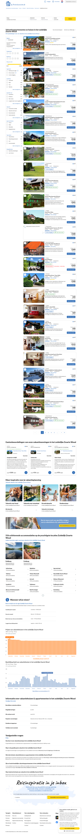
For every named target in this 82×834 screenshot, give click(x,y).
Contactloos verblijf (15, 108)
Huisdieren (15, 94)
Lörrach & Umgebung (47, 750)
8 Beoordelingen (53, 104)
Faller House (48, 322)
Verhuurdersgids (44, 818)
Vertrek (43, 17)
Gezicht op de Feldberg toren (52, 291)
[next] (61, 432)
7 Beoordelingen (53, 72)
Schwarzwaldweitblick (50, 54)
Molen (46, 164)
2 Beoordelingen (53, 214)
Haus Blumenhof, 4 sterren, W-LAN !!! (54, 228)
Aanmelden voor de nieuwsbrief (58, 797)
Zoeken (70, 18)
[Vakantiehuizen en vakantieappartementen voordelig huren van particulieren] (15, 4)
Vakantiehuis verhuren (71, 1)
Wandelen (15, 127)
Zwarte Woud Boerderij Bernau (52, 243)
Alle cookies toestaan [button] (69, 828)
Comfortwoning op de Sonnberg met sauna (55, 101)
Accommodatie (15, 143)
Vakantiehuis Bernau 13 (50, 133)
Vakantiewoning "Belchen (51, 417)
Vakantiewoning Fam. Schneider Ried (54, 117)
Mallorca (8, 820)
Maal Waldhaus (48, 259)
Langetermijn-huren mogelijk (15, 101)
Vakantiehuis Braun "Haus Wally (52, 275)
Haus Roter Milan (49, 212)
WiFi (15, 82)
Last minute (15, 153)
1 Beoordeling (53, 198)
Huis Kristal (48, 338)
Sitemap (7, 825)
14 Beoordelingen (53, 120)
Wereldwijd (8, 823)
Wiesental (40, 750)
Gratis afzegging (15, 74)
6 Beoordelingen (53, 41)
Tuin (15, 84)
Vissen (15, 122)
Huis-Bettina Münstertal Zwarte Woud (54, 401)
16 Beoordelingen (53, 309)
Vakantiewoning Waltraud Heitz (52, 38)
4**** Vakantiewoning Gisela (51, 85)
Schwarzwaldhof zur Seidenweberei (53, 370)
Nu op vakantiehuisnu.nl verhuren (67, 525)
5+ (17, 53)
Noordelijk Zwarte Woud (21, 767)
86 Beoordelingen (53, 183)
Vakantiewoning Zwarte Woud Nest (53, 354)
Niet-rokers (15, 98)
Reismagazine (27, 820)
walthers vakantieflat (50, 307)
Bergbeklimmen (15, 129)
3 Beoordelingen (53, 230)
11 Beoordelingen (53, 167)
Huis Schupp (48, 70)
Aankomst (32, 17)
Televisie (15, 86)
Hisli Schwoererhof (49, 149)
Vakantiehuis (15, 136)
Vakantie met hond (15, 110)
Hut (15, 141)
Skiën (15, 124)
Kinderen (15, 96)
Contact (26, 825)
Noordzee (8, 815)
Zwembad (15, 80)
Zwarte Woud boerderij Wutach (52, 196)
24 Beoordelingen (53, 88)
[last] (64, 432)
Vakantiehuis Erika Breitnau (51, 180)
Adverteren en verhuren (45, 815)
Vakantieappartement (15, 138)
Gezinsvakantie (15, 115)
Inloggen (49, 1)
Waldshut (29, 767)
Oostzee (7, 818)
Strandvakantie (15, 112)
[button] (69, 831)
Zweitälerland (57, 750)
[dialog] (69, 820)
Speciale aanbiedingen (15, 150)
